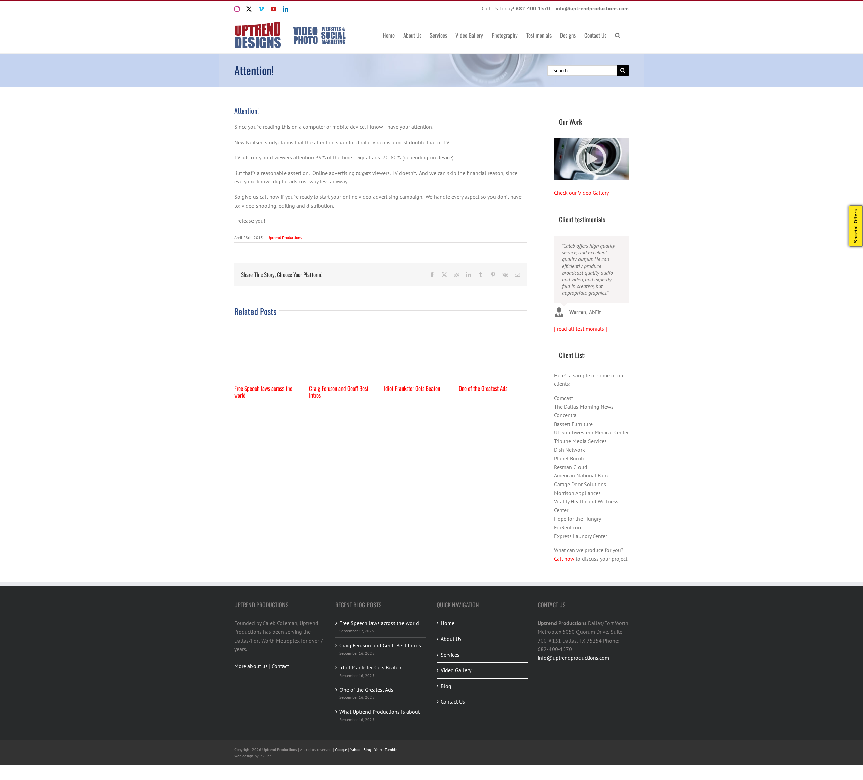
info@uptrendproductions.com (592, 8)
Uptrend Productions (284, 237)
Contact (280, 666)
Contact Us (453, 701)
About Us (451, 638)
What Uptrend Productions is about (379, 711)
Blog (446, 686)
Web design (244, 755)
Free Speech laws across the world (263, 391)
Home (447, 623)
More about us (251, 666)
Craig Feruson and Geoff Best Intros (338, 391)
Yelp (378, 749)
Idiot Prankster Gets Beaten (412, 388)
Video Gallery (456, 670)
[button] (617, 34)
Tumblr (391, 749)
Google (341, 749)
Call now (564, 558)
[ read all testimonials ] (580, 328)
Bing (367, 749)
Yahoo (355, 749)
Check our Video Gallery (581, 192)
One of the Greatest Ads (483, 388)
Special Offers (855, 226)
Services (450, 654)
